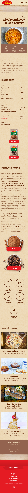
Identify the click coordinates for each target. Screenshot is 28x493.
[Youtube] (16, 474)
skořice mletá (4, 116)
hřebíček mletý (4, 118)
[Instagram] (13, 474)
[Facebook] (11, 474)
